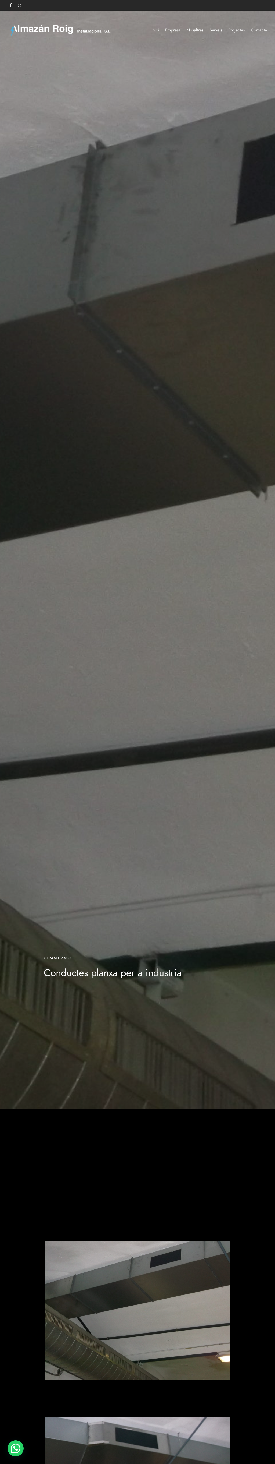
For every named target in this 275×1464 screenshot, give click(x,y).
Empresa (172, 30)
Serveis (215, 30)
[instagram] (19, 5)
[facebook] (11, 5)
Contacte (259, 30)
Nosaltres (195, 30)
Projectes (236, 30)
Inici (155, 30)
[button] (16, 1448)
